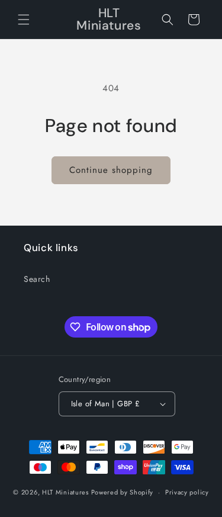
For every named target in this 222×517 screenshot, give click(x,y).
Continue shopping (111, 169)
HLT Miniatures (65, 492)
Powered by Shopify (122, 492)
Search (37, 279)
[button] (24, 20)
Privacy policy (187, 492)
